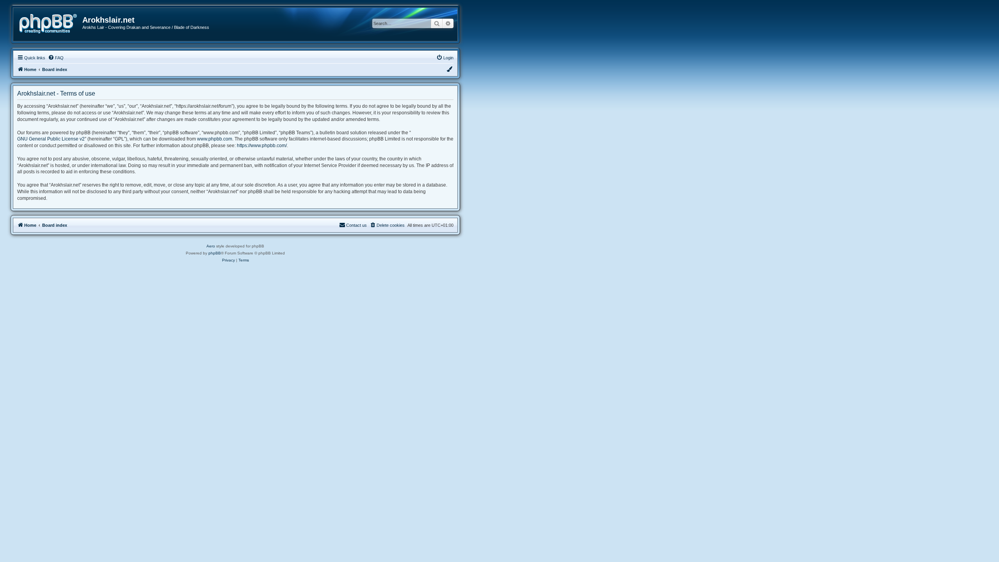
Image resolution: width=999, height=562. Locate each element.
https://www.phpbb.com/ (262, 145)
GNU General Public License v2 (51, 139)
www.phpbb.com (214, 139)
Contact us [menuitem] (356, 225)
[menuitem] (56, 57)
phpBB (214, 253)
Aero (210, 246)
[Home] (50, 23)
